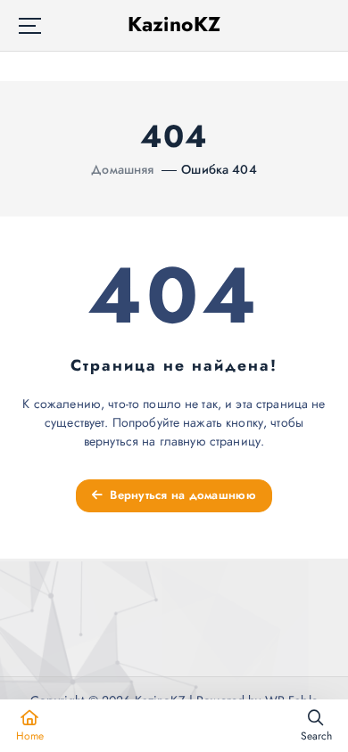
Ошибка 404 (218, 169)
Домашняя (122, 169)
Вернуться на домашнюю (181, 494)
